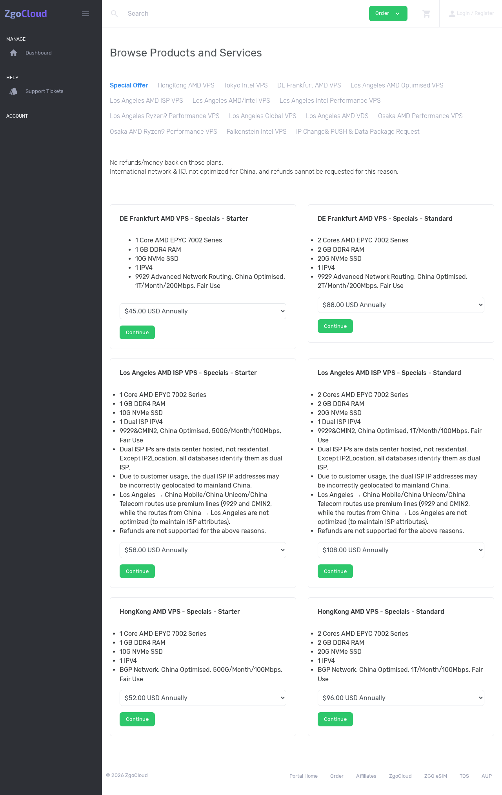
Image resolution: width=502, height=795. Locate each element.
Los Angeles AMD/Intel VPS (231, 100)
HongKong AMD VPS (186, 85)
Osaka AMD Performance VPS (420, 116)
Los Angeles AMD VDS (337, 116)
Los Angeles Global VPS (262, 116)
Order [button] (388, 13)
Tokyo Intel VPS (246, 85)
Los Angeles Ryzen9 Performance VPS (165, 116)
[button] (426, 13)
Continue (137, 332)
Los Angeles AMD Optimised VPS (397, 85)
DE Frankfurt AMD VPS (309, 85)
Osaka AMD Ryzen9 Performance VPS (163, 131)
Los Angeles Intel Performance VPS (330, 100)
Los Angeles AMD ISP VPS (146, 100)
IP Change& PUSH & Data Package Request (358, 131)
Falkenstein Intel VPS (257, 131)
